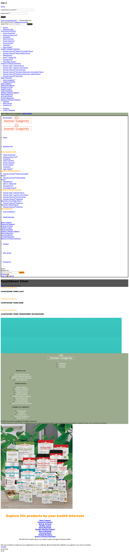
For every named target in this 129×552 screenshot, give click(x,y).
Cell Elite (7, 45)
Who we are (7, 103)
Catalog (6, 101)
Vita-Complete (9, 80)
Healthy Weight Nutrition (10, 49)
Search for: (5, 24)
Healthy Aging (6, 89)
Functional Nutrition (8, 31)
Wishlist (6, 108)
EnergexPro (8, 60)
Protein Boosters (7, 98)
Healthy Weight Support (10, 93)
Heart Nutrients (7, 91)
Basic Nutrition (6, 78)
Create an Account (21, 22)
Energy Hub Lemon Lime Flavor (15, 68)
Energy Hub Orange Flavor (13, 66)
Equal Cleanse (9, 41)
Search (30, 24)
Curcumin (6, 37)
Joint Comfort (8, 39)
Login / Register (9, 110)
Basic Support (6, 84)
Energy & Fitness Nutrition (11, 63)
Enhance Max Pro (10, 35)
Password (5, 13)
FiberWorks (8, 55)
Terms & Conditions (21, 416)
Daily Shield (8, 47)
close (3, 6)
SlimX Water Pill (9, 57)
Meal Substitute (7, 94)
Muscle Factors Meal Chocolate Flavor (18, 51)
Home (5, 27)
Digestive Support (8, 85)
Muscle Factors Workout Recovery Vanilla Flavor (22, 74)
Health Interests (9, 82)
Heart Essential (9, 33)
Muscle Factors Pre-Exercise (14, 70)
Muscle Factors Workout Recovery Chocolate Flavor (23, 72)
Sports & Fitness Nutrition (10, 100)
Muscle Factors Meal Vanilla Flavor (16, 53)
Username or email (8, 10)
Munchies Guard (9, 62)
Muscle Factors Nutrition (13, 76)
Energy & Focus (7, 87)
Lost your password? (9, 20)
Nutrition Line (8, 29)
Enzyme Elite (8, 43)
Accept (3, 547)
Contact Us (7, 105)
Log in (3, 17)
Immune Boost (6, 96)
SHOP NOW (27, 114)
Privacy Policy (21, 418)
